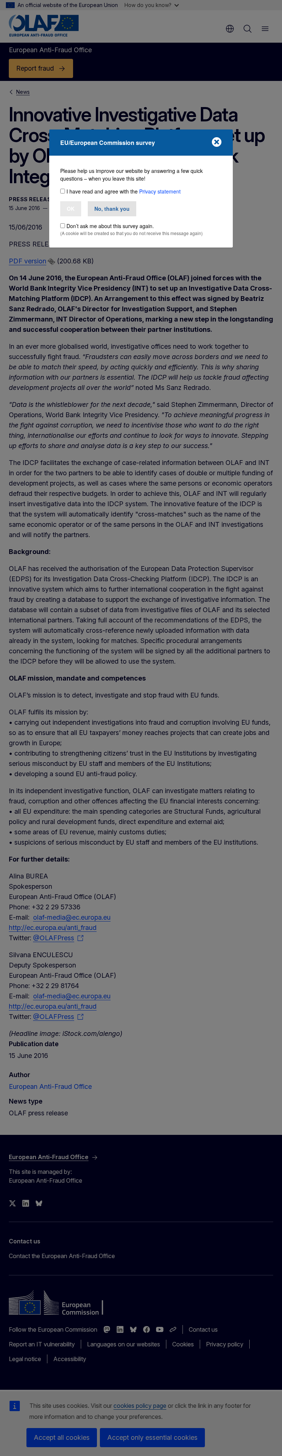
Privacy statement (160, 191)
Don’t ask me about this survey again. (110, 226)
